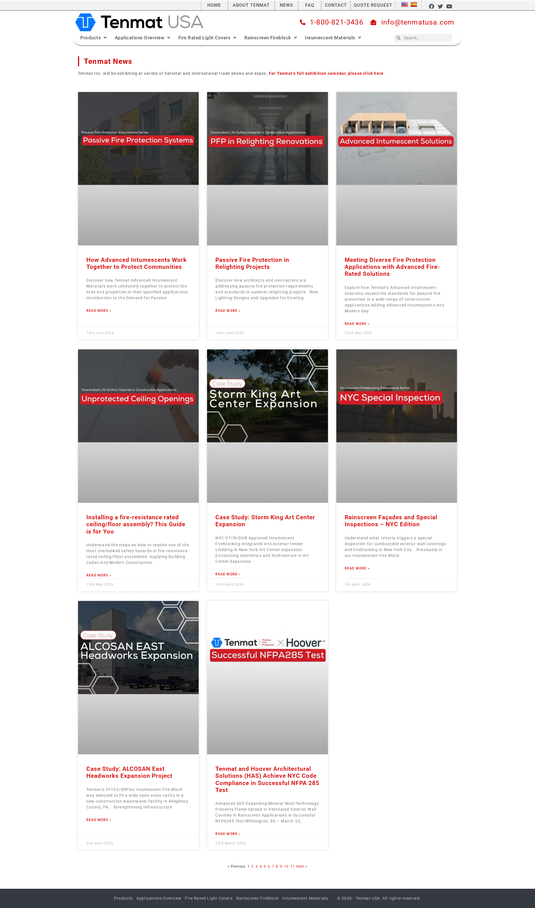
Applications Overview (140, 37)
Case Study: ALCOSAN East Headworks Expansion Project (129, 772)
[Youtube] (449, 6)
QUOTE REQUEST (373, 5)
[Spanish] (413, 5)
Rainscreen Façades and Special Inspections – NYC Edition (391, 521)
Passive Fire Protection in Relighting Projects (252, 263)
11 (292, 866)
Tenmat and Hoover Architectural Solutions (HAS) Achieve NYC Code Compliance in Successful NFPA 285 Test (267, 779)
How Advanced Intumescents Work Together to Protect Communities (136, 263)
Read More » (98, 311)
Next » (301, 866)
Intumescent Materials (330, 37)
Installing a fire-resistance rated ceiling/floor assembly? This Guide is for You (135, 524)
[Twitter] (440, 6)
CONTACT (336, 5)
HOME (214, 5)
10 (286, 866)
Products (90, 37)
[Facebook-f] (431, 6)
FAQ (309, 5)
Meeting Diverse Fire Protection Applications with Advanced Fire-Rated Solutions (392, 267)
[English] (404, 5)
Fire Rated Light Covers (204, 37)
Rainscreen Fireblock (267, 37)
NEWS (286, 5)
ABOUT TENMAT (251, 5)
